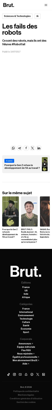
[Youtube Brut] (20, 374)
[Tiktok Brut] (8, 374)
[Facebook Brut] (32, 374)
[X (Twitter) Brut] (37, 374)
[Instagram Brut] (14, 374)
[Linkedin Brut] (43, 374)
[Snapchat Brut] (26, 374)
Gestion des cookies (26, 402)
